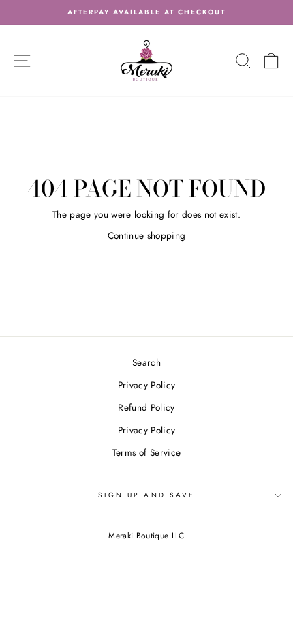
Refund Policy (146, 407)
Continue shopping (147, 235)
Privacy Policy (147, 385)
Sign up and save (146, 495)
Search (146, 362)
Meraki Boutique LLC (146, 536)
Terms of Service (146, 452)
